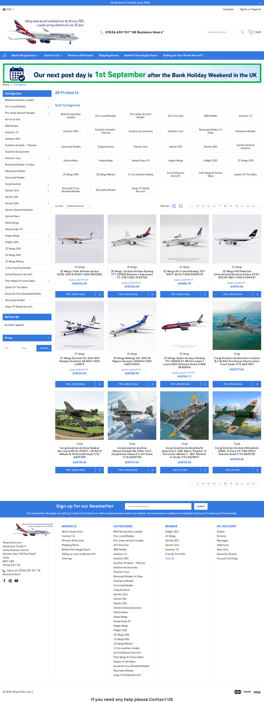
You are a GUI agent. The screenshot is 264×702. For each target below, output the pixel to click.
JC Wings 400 (13, 255)
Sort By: (59, 206)
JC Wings (170, 536)
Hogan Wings (12, 235)
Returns (221, 536)
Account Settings (227, 558)
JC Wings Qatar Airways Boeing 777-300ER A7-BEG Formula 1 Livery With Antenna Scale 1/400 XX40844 (184, 363)
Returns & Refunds (80, 55)
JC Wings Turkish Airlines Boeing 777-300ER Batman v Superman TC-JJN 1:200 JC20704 (132, 274)
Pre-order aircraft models (20, 113)
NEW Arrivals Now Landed (19, 100)
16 (214, 206)
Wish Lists (222, 549)
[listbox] (78, 206)
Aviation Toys (13, 158)
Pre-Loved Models (15, 106)
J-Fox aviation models (18, 268)
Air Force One (12, 119)
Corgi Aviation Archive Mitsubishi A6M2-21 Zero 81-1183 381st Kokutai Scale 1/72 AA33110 (237, 451)
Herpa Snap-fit (14, 229)
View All (169, 558)
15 (208, 206)
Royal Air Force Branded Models (23, 293)
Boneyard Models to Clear (19, 164)
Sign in (243, 9)
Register (256, 9)
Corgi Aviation (13, 184)
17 (219, 206)
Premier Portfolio (175, 554)
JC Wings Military (14, 261)
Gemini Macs (12, 216)
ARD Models (11, 126)
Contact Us (52, 55)
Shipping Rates (109, 55)
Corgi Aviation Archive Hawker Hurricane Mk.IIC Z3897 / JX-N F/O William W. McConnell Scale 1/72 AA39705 (79, 453)
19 (231, 206)
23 (253, 206)
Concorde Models (15, 177)
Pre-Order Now (75, 294)
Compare (228, 9)
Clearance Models (15, 171)
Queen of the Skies (16, 287)
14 (203, 206)
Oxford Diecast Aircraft (19, 274)
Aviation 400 (12, 138)
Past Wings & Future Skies (20, 280)
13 (197, 206)
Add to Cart (180, 470)
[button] (132, 73)
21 (242, 206)
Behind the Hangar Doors (141, 55)
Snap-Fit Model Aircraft (19, 306)
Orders (220, 531)
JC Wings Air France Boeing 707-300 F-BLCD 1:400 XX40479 (184, 273)
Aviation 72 (11, 132)
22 (247, 206)
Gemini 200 (11, 203)
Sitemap (67, 558)
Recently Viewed (227, 554)
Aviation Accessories (17, 151)
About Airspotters (23, 55)
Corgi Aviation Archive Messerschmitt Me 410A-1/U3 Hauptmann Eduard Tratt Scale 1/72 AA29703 (132, 453)
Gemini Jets (12, 190)
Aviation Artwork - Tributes (21, 145)
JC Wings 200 (13, 248)
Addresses (223, 545)
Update (44, 348)
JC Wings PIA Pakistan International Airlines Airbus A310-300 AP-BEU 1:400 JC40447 (237, 274)
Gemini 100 (11, 197)
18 (225, 206)
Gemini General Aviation (19, 209)
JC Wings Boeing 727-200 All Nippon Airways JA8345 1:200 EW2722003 (132, 361)
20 (236, 206)
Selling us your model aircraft (183, 55)
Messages (222, 540)
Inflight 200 (11, 242)
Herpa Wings (12, 222)
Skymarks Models (15, 300)
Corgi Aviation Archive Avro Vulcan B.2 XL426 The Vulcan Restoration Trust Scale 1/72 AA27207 (237, 361)
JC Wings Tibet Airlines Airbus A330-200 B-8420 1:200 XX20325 (79, 273)
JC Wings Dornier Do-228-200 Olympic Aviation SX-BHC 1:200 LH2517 (79, 361)
